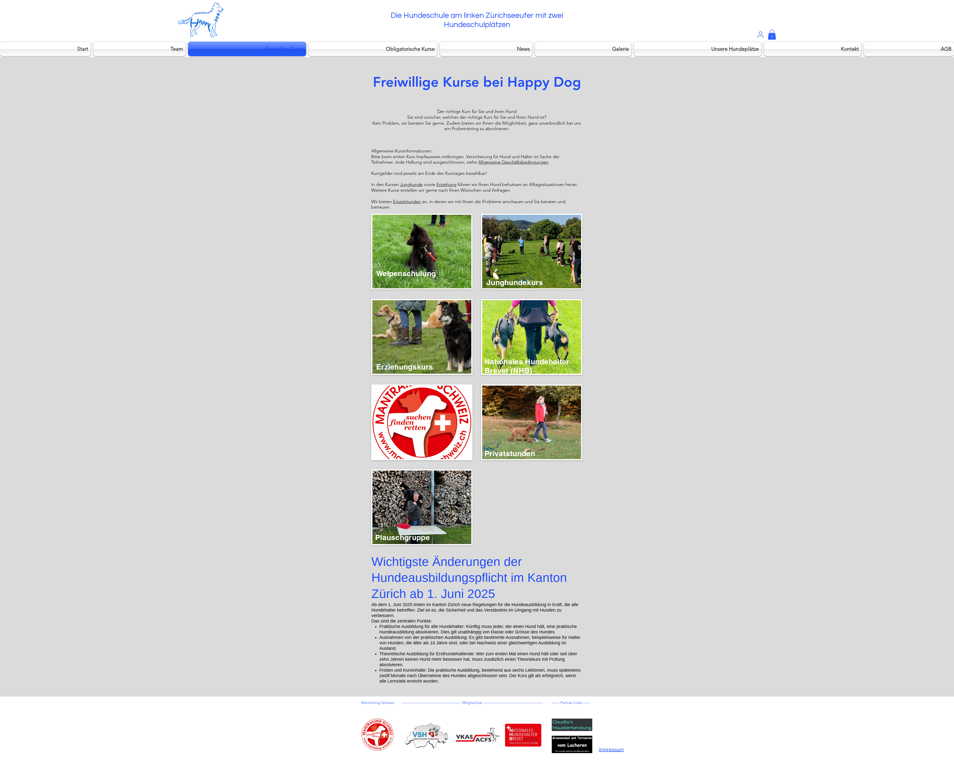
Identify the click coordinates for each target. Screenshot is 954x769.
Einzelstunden (407, 201)
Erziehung (446, 184)
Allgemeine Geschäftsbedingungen (513, 162)
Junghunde (411, 184)
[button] (772, 35)
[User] (760, 34)
